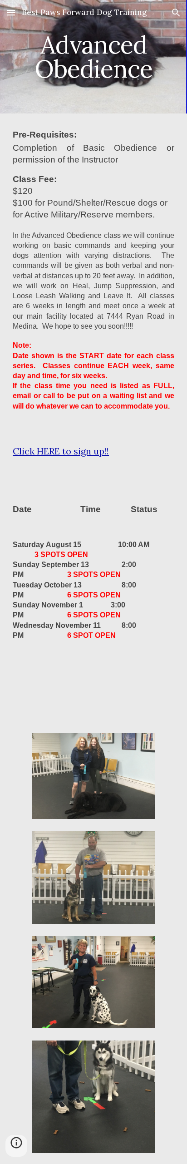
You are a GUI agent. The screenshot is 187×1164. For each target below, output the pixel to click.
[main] (93, 57)
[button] (11, 12)
